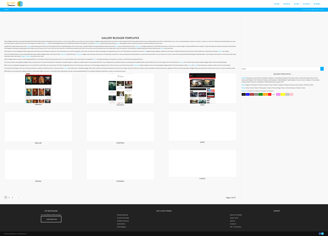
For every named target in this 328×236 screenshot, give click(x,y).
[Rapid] (202, 126)
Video (202, 105)
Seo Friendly (257, 78)
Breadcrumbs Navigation (270, 80)
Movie (247, 88)
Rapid (202, 142)
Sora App (38, 143)
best (145, 51)
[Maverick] (120, 88)
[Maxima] (38, 164)
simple (181, 62)
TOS (231, 227)
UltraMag (120, 181)
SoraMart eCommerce (123, 221)
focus (94, 59)
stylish (162, 48)
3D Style (306, 85)
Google (278, 82)
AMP (282, 82)
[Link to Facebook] (320, 233)
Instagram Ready (246, 82)
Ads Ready (264, 78)
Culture (269, 88)
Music (283, 88)
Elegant (281, 85)
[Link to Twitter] (322, 233)
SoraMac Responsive (122, 215)
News (256, 88)
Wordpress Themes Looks (291, 85)
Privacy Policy (237, 227)
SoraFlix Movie (121, 224)
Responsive (250, 78)
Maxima (38, 181)
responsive (138, 46)
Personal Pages (276, 88)
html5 (116, 46)
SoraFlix (38, 104)
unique (66, 68)
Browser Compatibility (258, 82)
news (118, 43)
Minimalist (136, 65)
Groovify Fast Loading (123, 218)
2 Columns (257, 91)
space (46, 43)
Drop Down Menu (293, 78)
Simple (266, 85)
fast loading (79, 54)
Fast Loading (315, 80)
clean (189, 65)
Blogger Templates (26, 56)
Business (293, 88)
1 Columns (250, 91)
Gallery (6, 9)
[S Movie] (202, 163)
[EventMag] (120, 126)
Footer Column (301, 80)
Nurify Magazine (121, 227)
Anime (252, 88)
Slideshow (271, 78)
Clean (270, 85)
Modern (276, 85)
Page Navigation (291, 80)
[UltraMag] (120, 164)
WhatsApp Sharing (270, 82)
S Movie (202, 178)
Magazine (247, 85)
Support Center (234, 218)
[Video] (202, 88)
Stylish (311, 85)
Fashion (298, 88)
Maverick (120, 105)
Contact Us (233, 224)
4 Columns (270, 91)
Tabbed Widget (282, 80)
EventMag (120, 143)
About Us (232, 221)
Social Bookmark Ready (281, 78)
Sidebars (308, 80)
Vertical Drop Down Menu (307, 78)
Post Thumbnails (258, 80)
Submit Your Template (236, 215)
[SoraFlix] (38, 88)
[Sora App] (38, 126)
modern (220, 51)
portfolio (97, 43)
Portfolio (261, 85)
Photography (262, 88)
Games (303, 88)
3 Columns (263, 91)
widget (29, 46)
